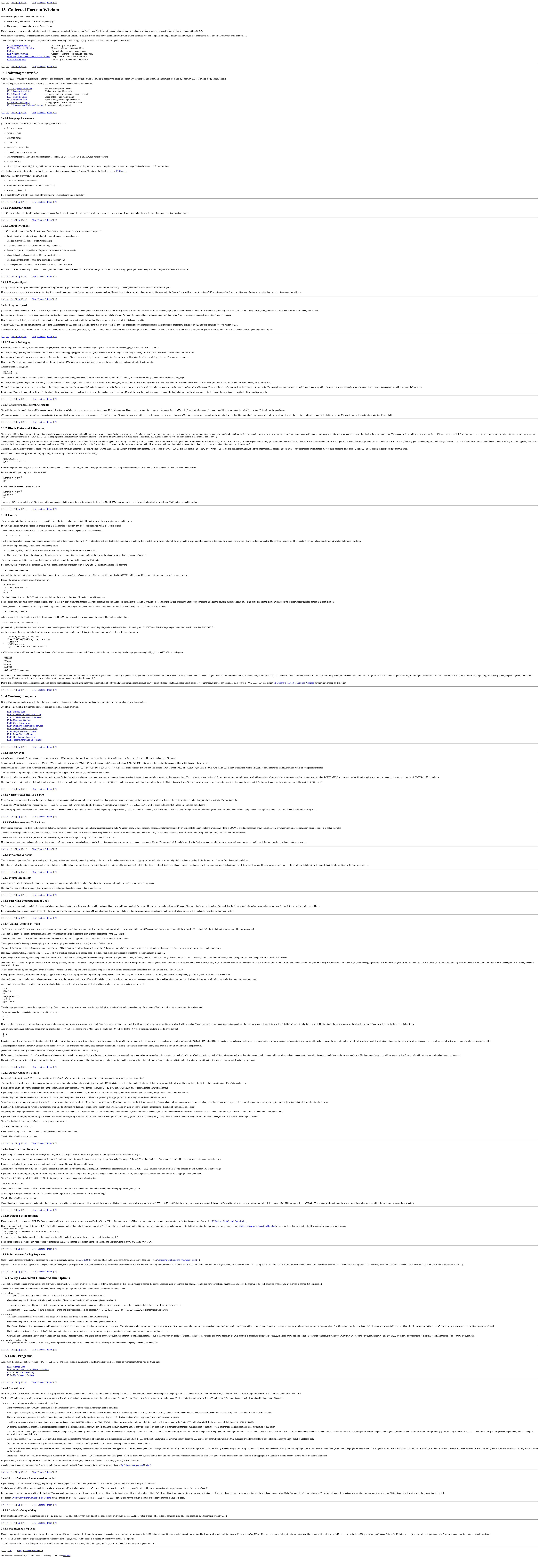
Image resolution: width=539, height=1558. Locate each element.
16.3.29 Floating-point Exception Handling (256, 1226)
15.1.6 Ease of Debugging (18, 102)
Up (19, 2)
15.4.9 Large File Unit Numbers (21, 734)
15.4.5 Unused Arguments (18, 723)
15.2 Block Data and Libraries (20, 48)
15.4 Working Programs (17, 54)
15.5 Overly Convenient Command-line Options (28, 56)
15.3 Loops (12, 51)
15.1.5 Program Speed (17, 99)
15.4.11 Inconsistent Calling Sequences (24, 740)
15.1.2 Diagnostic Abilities (18, 91)
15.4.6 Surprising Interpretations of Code (25, 726)
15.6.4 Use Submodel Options (20, 1375)
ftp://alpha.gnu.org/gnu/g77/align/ (136, 1465)
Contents (41, 2)
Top (34, 2)
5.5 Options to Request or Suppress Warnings (294, 683)
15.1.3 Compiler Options (18, 94)
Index (49, 2)
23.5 (85, 1260)
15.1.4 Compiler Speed (17, 97)
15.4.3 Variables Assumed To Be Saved (24, 717)
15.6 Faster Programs (16, 59)
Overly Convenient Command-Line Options (31, 1498)
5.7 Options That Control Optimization (229, 1221)
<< (13, 2)
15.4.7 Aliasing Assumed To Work (22, 728)
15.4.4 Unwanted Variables (19, 720)
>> (24, 2)
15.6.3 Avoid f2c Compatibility (20, 1372)
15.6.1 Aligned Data (16, 1367)
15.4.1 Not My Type (16, 712)
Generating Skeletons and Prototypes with (177, 1260)
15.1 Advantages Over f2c (18, 45)
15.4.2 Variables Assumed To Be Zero (24, 714)
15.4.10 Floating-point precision (21, 737)
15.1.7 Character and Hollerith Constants (25, 105)
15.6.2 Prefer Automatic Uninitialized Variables (28, 1369)
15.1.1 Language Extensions (19, 88)
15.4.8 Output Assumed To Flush (21, 731)
